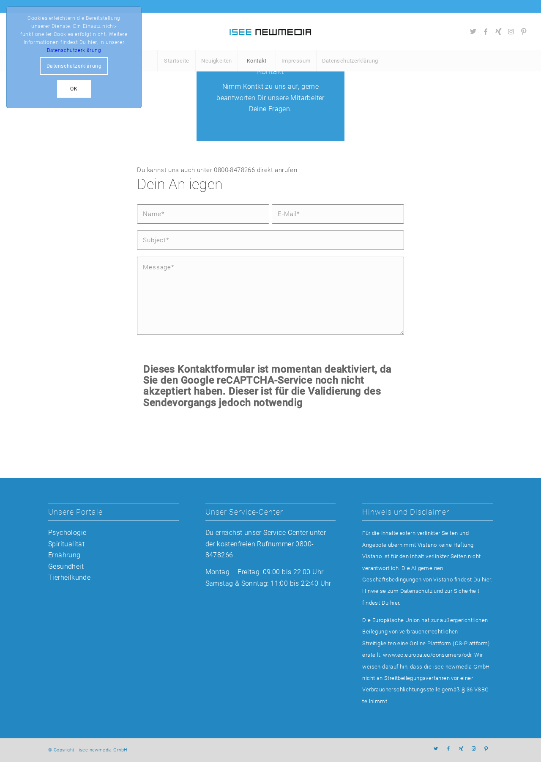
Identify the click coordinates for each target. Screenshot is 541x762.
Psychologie (67, 533)
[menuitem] (176, 60)
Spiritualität (66, 544)
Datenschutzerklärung (74, 50)
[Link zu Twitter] (473, 31)
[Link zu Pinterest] (523, 31)
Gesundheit (66, 566)
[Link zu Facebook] (485, 31)
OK (73, 89)
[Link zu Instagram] (511, 31)
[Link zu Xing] (498, 31)
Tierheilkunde (69, 577)
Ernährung (64, 555)
